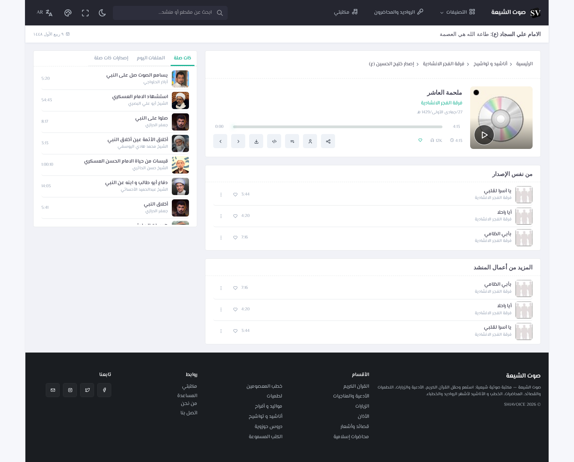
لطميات (274, 396)
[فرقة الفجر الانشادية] (310, 141)
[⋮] (221, 195)
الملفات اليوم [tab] (151, 58)
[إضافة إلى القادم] (292, 141)
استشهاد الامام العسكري (140, 97)
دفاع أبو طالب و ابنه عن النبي (136, 183)
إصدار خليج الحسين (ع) (391, 64)
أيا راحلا (504, 213)
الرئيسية (524, 64)
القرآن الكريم (356, 386)
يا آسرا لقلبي (498, 191)
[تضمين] (274, 141)
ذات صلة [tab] (182, 58)
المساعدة (187, 396)
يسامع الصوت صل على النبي (137, 75)
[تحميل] (256, 141)
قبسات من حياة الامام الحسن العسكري (126, 161)
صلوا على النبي (151, 118)
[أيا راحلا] (220, 141)
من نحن (189, 404)
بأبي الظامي (498, 234)
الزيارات (362, 406)
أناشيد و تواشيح (490, 64)
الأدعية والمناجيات (351, 396)
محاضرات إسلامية (351, 437)
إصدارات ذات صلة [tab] (111, 58)
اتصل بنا (188, 413)
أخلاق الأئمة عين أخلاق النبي (137, 140)
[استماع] (484, 135)
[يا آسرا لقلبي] (238, 141)
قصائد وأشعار (354, 427)
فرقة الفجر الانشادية (443, 64)
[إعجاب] (235, 195)
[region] (115, 146)
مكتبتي (189, 386)
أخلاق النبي (156, 204)
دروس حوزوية (268, 427)
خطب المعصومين (264, 386)
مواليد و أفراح (268, 406)
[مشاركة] (328, 141)
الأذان (363, 417)
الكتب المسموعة (265, 437)
